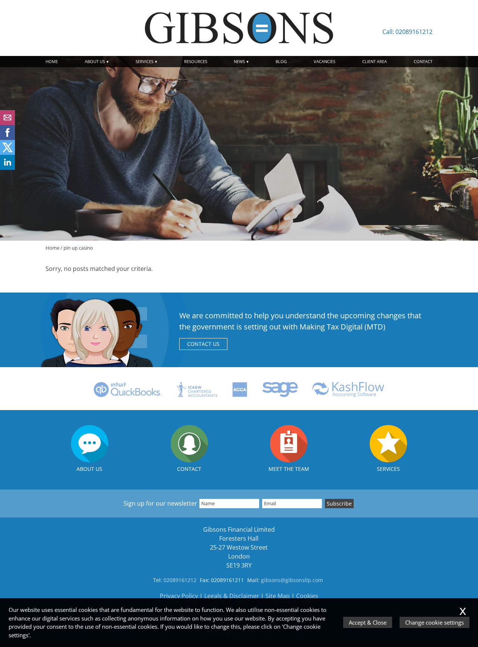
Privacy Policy (179, 596)
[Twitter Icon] (7, 153)
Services (144, 61)
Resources (195, 61)
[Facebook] (7, 138)
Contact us (203, 343)
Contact (423, 61)
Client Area (374, 61)
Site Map (278, 596)
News (239, 61)
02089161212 (180, 580)
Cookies (307, 596)
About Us (95, 61)
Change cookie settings (434, 622)
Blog (281, 61)
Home (52, 61)
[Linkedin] (7, 167)
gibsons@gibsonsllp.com (292, 580)
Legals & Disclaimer (231, 596)
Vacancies (324, 61)
